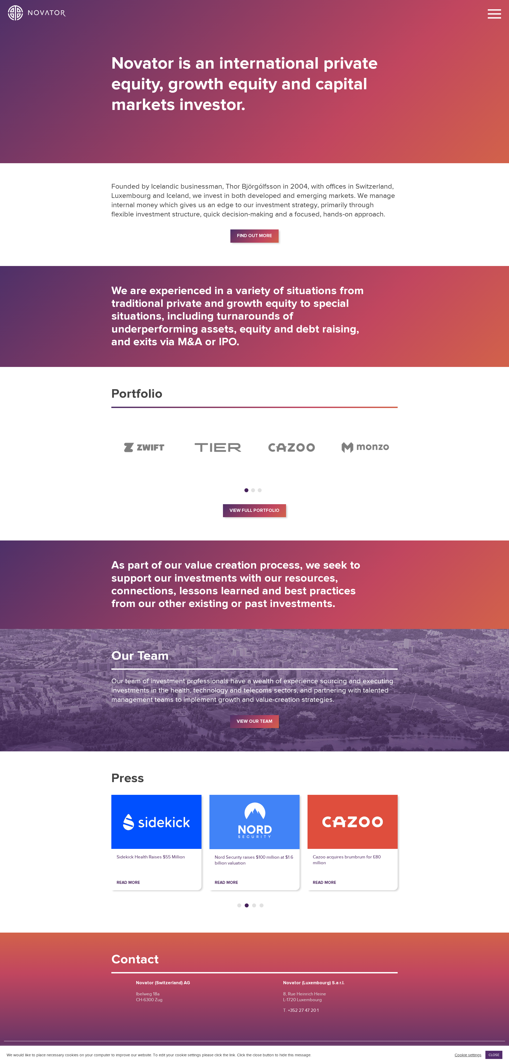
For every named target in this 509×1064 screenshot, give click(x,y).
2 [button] (253, 490)
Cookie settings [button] (468, 1055)
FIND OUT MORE (254, 236)
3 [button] (260, 490)
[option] (144, 447)
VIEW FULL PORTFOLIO (254, 510)
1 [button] (246, 490)
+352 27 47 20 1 (303, 1010)
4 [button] (262, 905)
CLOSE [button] (494, 1055)
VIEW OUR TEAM (254, 721)
